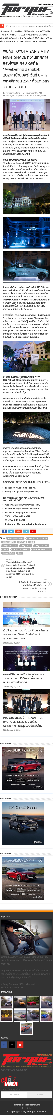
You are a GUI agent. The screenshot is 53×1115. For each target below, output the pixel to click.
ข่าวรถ (43, 95)
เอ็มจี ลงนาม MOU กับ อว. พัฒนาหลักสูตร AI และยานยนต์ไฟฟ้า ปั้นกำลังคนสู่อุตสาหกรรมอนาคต (26, 634)
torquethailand (41, 546)
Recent (39, 1094)
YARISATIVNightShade (20, 549)
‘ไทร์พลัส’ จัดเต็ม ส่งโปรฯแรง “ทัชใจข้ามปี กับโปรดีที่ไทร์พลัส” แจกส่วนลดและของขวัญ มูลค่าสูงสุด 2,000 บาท (33, 586)
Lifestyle (29, 31)
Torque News (17, 31)
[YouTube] (20, 1044)
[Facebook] (4, 1044)
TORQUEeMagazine (10, 546)
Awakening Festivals (26, 487)
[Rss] (22, 1108)
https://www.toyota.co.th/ (27, 504)
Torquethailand (32, 1104)
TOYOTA (5, 549)
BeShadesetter (9, 542)
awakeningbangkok (15, 538)
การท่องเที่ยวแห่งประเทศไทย (42, 549)
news (32, 542)
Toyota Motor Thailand (27, 508)
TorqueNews (26, 546)
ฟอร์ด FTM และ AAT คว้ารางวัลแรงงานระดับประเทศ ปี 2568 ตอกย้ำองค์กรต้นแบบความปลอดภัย (24, 678)
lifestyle (22, 542)
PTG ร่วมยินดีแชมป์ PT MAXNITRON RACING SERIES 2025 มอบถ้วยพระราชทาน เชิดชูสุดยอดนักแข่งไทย (23, 722)
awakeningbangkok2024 (37, 538)
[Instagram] (12, 1044)
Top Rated (13, 1094)
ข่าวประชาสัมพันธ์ (33, 95)
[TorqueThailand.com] (26, 9)
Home (5, 31)
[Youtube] (27, 1108)
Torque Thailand (13, 92)
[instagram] (30, 1108)
